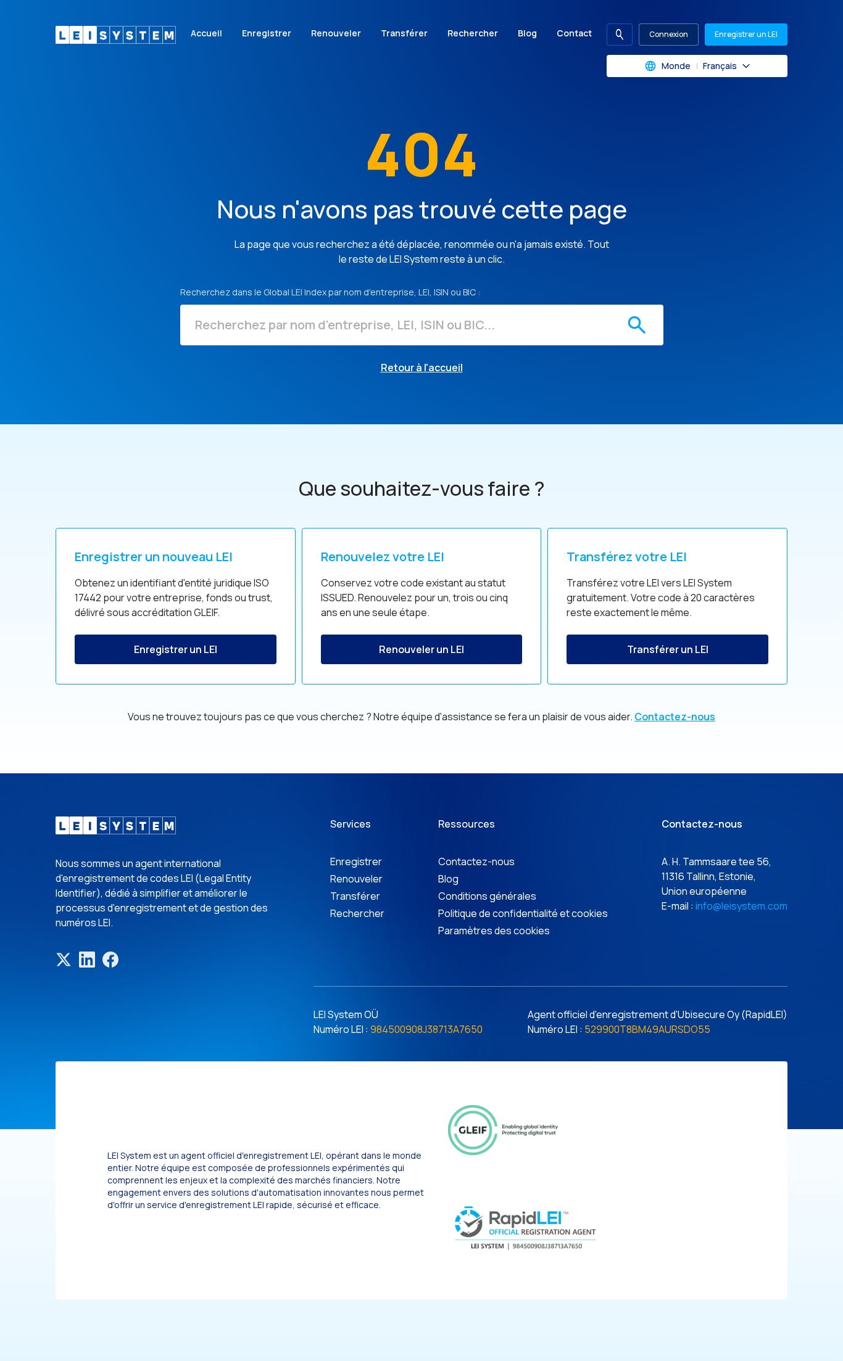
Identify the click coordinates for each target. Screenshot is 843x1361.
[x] (64, 960)
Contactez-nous (674, 716)
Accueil (206, 33)
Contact (574, 33)
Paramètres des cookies (494, 930)
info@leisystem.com (741, 906)
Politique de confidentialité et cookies (523, 913)
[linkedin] (87, 960)
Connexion (668, 34)
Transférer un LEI (667, 649)
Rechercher (472, 33)
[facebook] (110, 960)
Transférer (404, 33)
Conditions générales (487, 896)
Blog (527, 33)
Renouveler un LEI (421, 649)
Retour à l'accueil (422, 367)
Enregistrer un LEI (746, 34)
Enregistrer (266, 33)
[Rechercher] (637, 325)
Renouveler (336, 33)
